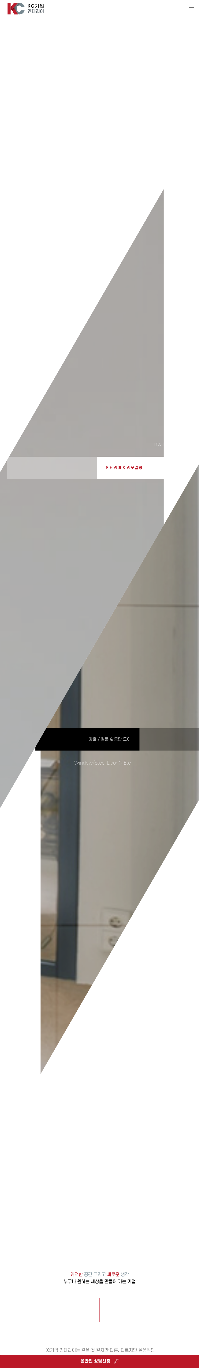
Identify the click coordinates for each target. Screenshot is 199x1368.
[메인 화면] (25, 8)
